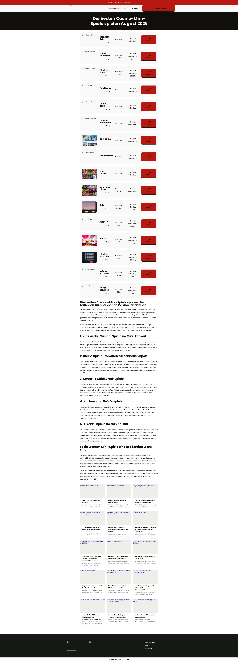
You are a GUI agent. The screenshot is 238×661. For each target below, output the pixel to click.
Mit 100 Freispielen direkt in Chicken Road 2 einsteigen (117, 587)
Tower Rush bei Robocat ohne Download (91, 501)
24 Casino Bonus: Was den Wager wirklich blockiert (145, 616)
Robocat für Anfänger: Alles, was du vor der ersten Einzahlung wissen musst (145, 529)
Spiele (126, 8)
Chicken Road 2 (103, 71)
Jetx (101, 205)
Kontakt (135, 8)
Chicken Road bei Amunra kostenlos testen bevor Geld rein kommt (118, 529)
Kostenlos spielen (159, 8)
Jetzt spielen (148, 39)
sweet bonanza (104, 288)
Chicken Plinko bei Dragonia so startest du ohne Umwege (145, 501)
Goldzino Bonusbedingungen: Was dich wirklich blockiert (117, 616)
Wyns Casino (103, 172)
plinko (102, 238)
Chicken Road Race (105, 121)
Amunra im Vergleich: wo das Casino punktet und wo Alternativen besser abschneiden (92, 617)
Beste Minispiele (114, 8)
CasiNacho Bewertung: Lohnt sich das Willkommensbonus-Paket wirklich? (144, 588)
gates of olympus (104, 272)
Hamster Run (104, 37)
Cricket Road (103, 104)
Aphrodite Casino (104, 188)
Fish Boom (105, 88)
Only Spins (105, 138)
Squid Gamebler (104, 54)
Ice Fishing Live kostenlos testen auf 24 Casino (145, 557)
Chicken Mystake (104, 255)
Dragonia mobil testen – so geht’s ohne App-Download (92, 587)
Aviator (103, 221)
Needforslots (106, 155)
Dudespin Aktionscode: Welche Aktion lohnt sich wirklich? (118, 557)
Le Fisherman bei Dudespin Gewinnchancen (117, 501)
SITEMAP (127, 659)
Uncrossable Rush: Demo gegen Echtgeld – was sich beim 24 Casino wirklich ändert (92, 559)
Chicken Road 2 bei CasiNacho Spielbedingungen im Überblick (91, 528)
